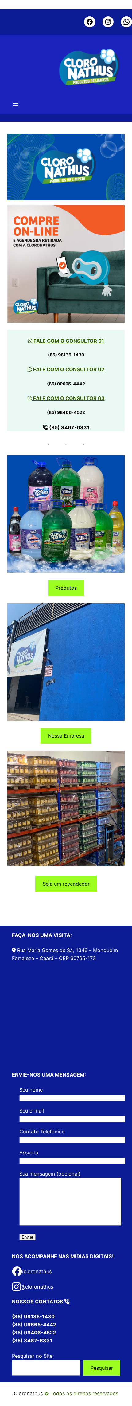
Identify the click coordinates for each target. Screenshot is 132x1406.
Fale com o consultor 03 (68, 398)
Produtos (66, 588)
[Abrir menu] (15, 104)
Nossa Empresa (66, 736)
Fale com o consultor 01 (68, 341)
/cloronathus (37, 1271)
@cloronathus (37, 1287)
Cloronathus (28, 1393)
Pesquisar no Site (32, 1356)
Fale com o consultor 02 (68, 369)
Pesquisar (102, 1368)
